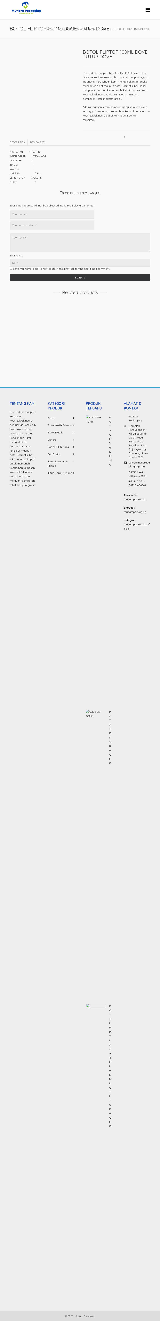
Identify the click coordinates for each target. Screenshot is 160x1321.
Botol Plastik (55, 432)
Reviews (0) (38, 142)
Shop (60, 28)
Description (17, 142)
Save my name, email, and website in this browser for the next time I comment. (61, 269)
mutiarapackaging (135, 499)
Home (49, 28)
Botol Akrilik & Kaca (60, 425)
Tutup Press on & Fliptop (80, 28)
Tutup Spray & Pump (60, 472)
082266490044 (137, 485)
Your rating (16, 255)
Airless (51, 418)
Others (52, 439)
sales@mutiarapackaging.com (139, 464)
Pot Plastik (54, 454)
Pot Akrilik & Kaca (58, 446)
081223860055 (137, 475)
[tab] (19, 142)
